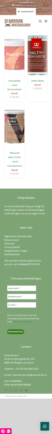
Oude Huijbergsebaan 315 (19, 358)
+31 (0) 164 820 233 (27, 368)
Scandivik (24, 396)
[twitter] (11, 390)
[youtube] (26, 390)
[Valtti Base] (38, 34)
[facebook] (5, 390)
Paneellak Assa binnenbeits (14, 85)
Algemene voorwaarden (18, 236)
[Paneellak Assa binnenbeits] (14, 34)
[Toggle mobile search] (40, 21)
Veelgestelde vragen (16, 250)
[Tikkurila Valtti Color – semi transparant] (14, 106)
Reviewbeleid (12, 254)
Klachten (9, 243)
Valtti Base (37, 80)
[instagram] (16, 390)
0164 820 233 (27, 2)
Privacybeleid (12, 247)
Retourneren (11, 240)
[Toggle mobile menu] (46, 21)
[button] (44, 426)
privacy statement (22, 321)
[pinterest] (21, 390)
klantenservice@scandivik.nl (27, 5)
